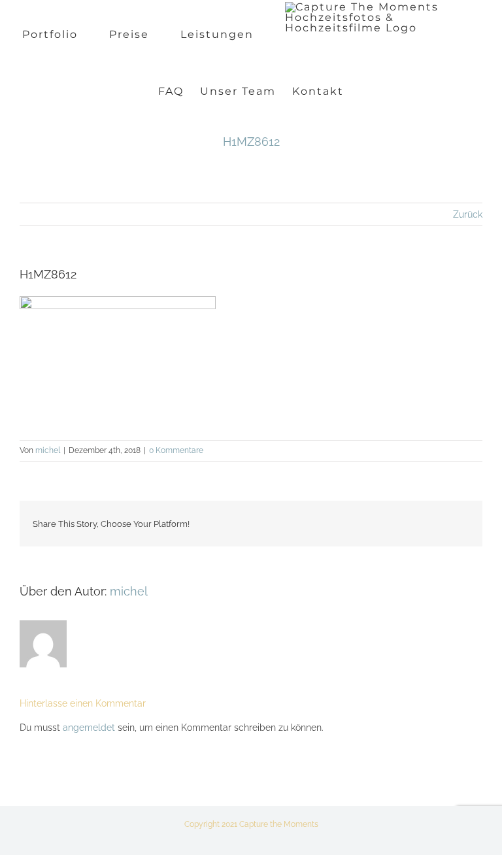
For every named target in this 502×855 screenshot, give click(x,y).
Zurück (467, 214)
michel (47, 450)
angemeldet (89, 727)
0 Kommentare (176, 450)
